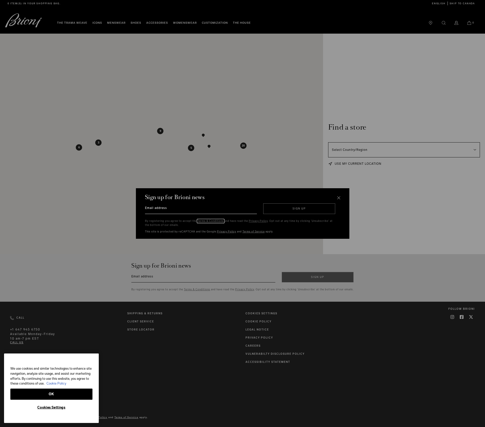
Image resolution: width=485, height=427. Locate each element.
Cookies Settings (51, 407)
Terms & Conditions (211, 221)
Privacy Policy (258, 221)
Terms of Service (254, 231)
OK (51, 394)
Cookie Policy (56, 383)
